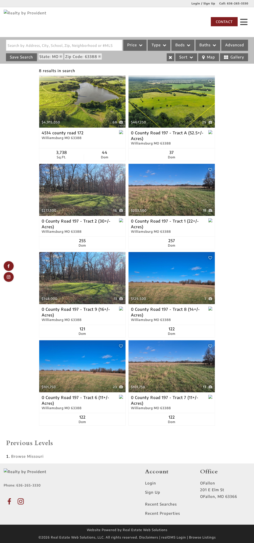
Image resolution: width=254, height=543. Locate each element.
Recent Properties (162, 513)
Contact (224, 22)
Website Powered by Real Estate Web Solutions (127, 530)
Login (150, 483)
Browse (27, 456)
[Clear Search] (170, 57)
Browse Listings (202, 537)
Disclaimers (148, 537)
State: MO (49, 56)
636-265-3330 (237, 3)
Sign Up (152, 492)
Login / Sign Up (203, 3)
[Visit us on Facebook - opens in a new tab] (9, 266)
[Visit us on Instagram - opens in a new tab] (9, 277)
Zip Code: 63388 (81, 56)
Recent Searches (161, 504)
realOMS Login (173, 537)
